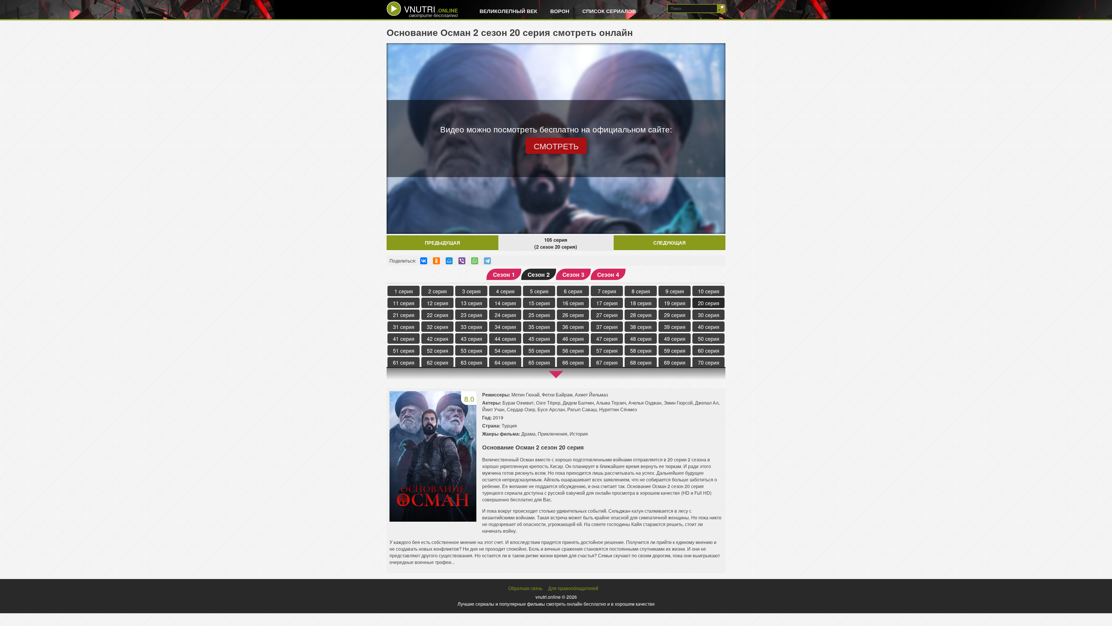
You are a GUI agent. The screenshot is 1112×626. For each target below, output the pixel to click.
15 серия (539, 303)
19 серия (674, 303)
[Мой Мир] (449, 260)
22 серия (437, 315)
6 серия (573, 291)
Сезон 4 (608, 274)
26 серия (573, 315)
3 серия (471, 291)
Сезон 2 (539, 274)
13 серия (471, 303)
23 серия (471, 315)
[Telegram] (487, 260)
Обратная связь (525, 588)
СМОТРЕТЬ (556, 146)
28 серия (641, 315)
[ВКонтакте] (423, 260)
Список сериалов (609, 11)
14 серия (505, 303)
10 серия (708, 291)
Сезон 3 (573, 274)
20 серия (708, 303)
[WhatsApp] (474, 260)
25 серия (539, 315)
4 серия (505, 291)
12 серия (437, 303)
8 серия (641, 291)
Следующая (669, 242)
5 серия (539, 291)
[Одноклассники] (436, 260)
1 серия (403, 291)
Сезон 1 (504, 274)
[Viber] (461, 260)
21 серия (403, 315)
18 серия (641, 303)
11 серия (403, 303)
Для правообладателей (573, 588)
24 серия (505, 315)
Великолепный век (508, 11)
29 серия (674, 315)
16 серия (573, 303)
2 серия (437, 291)
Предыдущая (442, 242)
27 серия (607, 315)
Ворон (559, 11)
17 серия (607, 303)
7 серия (607, 291)
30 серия (708, 315)
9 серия (674, 291)
